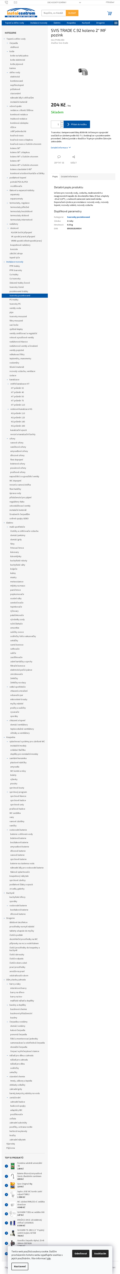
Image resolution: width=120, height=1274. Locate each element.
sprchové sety (17, 804)
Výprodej (10, 1143)
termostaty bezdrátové (21, 211)
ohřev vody (15, 72)
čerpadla (14, 43)
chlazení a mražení (19, 691)
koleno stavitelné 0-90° (21, 169)
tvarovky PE (15, 304)
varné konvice (16, 644)
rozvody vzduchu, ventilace (22, 371)
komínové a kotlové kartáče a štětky (27, 173)
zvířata (13, 1118)
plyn (11, 312)
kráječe (13, 569)
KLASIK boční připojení (21, 232)
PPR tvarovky (16, 270)
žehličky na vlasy (18, 682)
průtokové (15, 89)
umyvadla (14, 766)
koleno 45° (15, 161)
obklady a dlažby (17, 1085)
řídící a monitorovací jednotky (24, 1038)
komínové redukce (19, 114)
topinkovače (16, 606)
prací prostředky (17, 967)
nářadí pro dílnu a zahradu (21, 1055)
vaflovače (15, 649)
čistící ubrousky (17, 954)
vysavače (14, 712)
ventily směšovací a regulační (23, 333)
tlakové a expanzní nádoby (22, 190)
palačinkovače (17, 615)
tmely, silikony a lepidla (21, 1080)
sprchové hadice (18, 800)
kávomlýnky (15, 556)
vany (12, 817)
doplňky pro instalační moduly (24, 754)
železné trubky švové (20, 283)
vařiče (13, 653)
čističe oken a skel (18, 963)
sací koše (14, 325)
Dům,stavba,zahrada (16, 979)
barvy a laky (15, 984)
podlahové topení (18, 177)
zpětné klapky (16, 329)
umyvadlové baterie (19, 846)
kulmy (13, 573)
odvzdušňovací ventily (20, 505)
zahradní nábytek (18, 1139)
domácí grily (16, 539)
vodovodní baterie (18, 830)
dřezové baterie (18, 851)
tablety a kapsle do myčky (22, 930)
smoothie (14, 627)
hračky (13, 1135)
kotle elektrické (17, 60)
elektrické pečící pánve (21, 670)
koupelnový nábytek (19, 876)
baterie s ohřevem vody (21, 834)
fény (12, 543)
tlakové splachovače (20, 872)
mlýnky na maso (17, 585)
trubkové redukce (18, 118)
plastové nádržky (18, 762)
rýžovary (14, 611)
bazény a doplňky (18, 1005)
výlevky (14, 779)
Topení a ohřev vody (16, 39)
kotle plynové (16, 64)
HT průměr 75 (17, 400)
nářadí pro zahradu (19, 1059)
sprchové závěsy (18, 880)
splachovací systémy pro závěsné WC (27, 741)
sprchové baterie (18, 859)
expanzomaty (16, 198)
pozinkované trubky (19, 291)
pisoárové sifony (18, 468)
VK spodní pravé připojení (23, 236)
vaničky (13, 825)
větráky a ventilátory (20, 733)
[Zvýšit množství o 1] (62, 122)
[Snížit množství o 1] (62, 126)
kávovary (14, 552)
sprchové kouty (17, 787)
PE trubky (14, 299)
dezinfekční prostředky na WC (24, 939)
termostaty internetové (21, 219)
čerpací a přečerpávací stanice (24, 1051)
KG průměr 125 (18, 417)
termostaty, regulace (20, 203)
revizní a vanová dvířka (20, 484)
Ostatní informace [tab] (69, 176)
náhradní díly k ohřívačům (22, 97)
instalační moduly (18, 745)
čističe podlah (16, 935)
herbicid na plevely (18, 1131)
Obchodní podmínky (56, 2)
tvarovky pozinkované (20, 295)
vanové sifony (16, 442)
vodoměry (14, 362)
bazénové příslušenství (21, 1013)
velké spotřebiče (18, 687)
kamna (13, 68)
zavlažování (15, 1097)
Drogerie (10, 918)
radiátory (14, 224)
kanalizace (14, 379)
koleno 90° (15, 148)
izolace (13, 375)
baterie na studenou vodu (22, 863)
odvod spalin (16, 106)
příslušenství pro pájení (20, 497)
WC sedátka (15, 813)
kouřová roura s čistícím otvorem (25, 144)
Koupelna (10, 737)
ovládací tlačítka (17, 750)
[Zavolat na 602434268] (9, 2)
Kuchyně (10, 893)
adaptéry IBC (16, 1110)
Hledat (72, 13)
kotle (12, 51)
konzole (14, 249)
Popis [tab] (55, 176)
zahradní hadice (17, 1101)
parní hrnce (15, 590)
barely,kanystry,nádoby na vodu (25, 1093)
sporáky (14, 716)
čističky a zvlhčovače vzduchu (24, 531)
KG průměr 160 (18, 421)
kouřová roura (16, 135)
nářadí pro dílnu (17, 1063)
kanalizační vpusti (18, 430)
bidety (13, 775)
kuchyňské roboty (18, 560)
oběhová (14, 47)
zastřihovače (16, 657)
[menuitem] (14, 22)
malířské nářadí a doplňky (22, 1000)
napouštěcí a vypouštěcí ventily (24, 476)
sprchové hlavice (18, 796)
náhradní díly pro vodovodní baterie (27, 867)
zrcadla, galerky (17, 888)
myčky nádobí (16, 703)
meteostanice (16, 581)
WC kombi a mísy (18, 771)
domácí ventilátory (19, 724)
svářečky (14, 1068)
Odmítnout (81, 1253)
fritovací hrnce (17, 548)
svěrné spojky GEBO (19, 518)
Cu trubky (14, 274)
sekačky (13, 1072)
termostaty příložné (19, 207)
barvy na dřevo (17, 992)
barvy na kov (16, 996)
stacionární (15, 93)
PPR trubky (15, 266)
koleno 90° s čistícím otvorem (24, 156)
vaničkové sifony (18, 447)
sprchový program (18, 792)
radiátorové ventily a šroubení (24, 346)
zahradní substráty (18, 1122)
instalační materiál (18, 102)
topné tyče (15, 257)
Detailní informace (59, 147)
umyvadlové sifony (19, 451)
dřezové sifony (17, 455)
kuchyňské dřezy (17, 897)
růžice (13, 127)
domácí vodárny (17, 1026)
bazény (13, 1017)
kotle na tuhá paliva (19, 55)
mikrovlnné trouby (18, 699)
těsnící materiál (17, 367)
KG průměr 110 (18, 413)
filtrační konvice (17, 665)
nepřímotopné (17, 85)
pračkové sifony (17, 472)
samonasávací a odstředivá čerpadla (27, 1042)
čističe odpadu (16, 958)
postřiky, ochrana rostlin (21, 1127)
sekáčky (14, 640)
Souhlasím (100, 1253)
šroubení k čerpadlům (20, 514)
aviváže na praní (17, 971)
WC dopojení (15, 480)
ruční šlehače (16, 623)
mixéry (13, 577)
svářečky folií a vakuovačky (23, 636)
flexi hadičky (15, 489)
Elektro (9, 522)
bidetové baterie (18, 838)
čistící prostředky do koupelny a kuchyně (25, 949)
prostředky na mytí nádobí (22, 926)
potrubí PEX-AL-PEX (19, 182)
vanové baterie (17, 855)
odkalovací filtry (17, 354)
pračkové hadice (17, 808)
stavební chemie (17, 1076)
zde (49, 1258)
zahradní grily (16, 1089)
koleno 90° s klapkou (20, 152)
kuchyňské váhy (17, 565)
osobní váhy (16, 598)
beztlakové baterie (19, 842)
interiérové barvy (18, 988)
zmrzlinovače (16, 674)
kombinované (16, 81)
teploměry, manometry (20, 358)
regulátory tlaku (17, 501)
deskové (14, 228)
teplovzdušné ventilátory (22, 729)
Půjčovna (10, 1148)
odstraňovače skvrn (19, 975)
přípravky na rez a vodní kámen (24, 943)
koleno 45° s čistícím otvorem (24, 165)
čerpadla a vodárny (19, 1021)
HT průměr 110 (18, 405)
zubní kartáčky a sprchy (21, 661)
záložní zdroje (16, 253)
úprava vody (15, 493)
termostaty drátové (19, 215)
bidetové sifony (17, 463)
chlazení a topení (17, 720)
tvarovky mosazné (18, 316)
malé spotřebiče (17, 527)
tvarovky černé (17, 287)
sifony (12, 438)
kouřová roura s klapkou (21, 139)
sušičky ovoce (17, 632)
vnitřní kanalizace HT (20, 383)
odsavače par (16, 695)
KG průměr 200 (18, 426)
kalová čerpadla (17, 1030)
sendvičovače (16, 602)
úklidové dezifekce (19, 922)
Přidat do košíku (79, 124)
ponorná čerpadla (18, 1034)
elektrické (15, 76)
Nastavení (20, 1266)
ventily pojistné (17, 350)
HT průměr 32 (17, 388)
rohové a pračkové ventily (22, 337)
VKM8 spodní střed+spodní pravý (26, 240)
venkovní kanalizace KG (21, 409)
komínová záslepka (19, 123)
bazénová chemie (18, 1009)
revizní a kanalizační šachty (22, 434)
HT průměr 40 (17, 392)
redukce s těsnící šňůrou (21, 110)
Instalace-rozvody (14, 261)
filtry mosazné (16, 320)
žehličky (14, 678)
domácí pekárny (17, 535)
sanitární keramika (18, 758)
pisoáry (13, 783)
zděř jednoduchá (18, 131)
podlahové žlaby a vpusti (21, 884)
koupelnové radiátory (20, 245)
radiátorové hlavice (19, 341)
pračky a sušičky (18, 708)
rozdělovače (16, 186)
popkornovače (17, 594)
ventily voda (15, 308)
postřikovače (16, 1114)
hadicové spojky (18, 1106)
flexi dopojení (16, 459)
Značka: (59, 43)
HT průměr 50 (17, 396)
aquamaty (15, 194)
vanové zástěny (17, 821)
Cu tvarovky (15, 278)
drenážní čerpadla (18, 1047)
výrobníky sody (17, 619)
